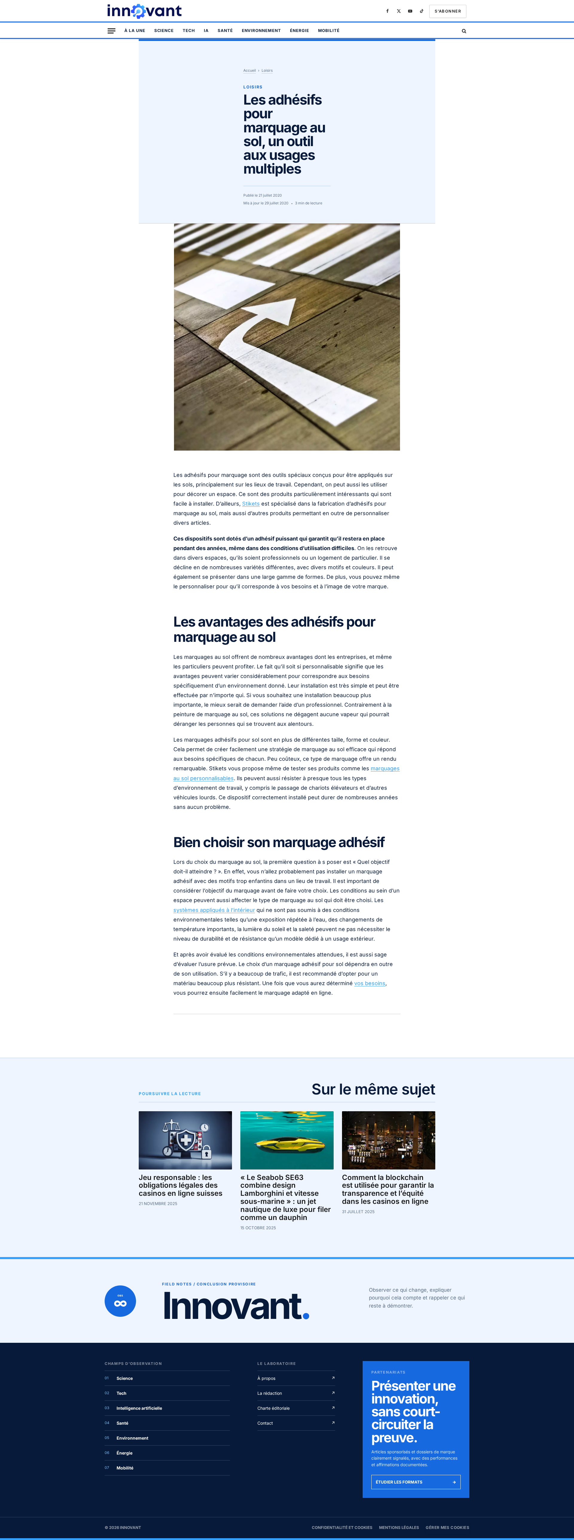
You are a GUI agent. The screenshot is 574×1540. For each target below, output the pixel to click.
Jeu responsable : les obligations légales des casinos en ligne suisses (180, 1186)
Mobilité (329, 30)
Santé (225, 30)
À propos (296, 1378)
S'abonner (448, 11)
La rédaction (296, 1393)
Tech (189, 30)
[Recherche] (463, 31)
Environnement (261, 30)
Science (164, 30)
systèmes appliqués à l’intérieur (214, 910)
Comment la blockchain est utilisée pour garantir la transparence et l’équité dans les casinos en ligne (388, 1190)
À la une (134, 30)
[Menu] (111, 31)
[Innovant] (145, 11)
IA (206, 30)
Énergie (299, 30)
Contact (296, 1423)
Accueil (249, 70)
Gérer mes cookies (447, 1527)
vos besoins (369, 983)
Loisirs (267, 70)
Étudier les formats (416, 1482)
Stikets (251, 503)
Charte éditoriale (296, 1408)
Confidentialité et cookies (342, 1527)
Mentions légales (399, 1527)
